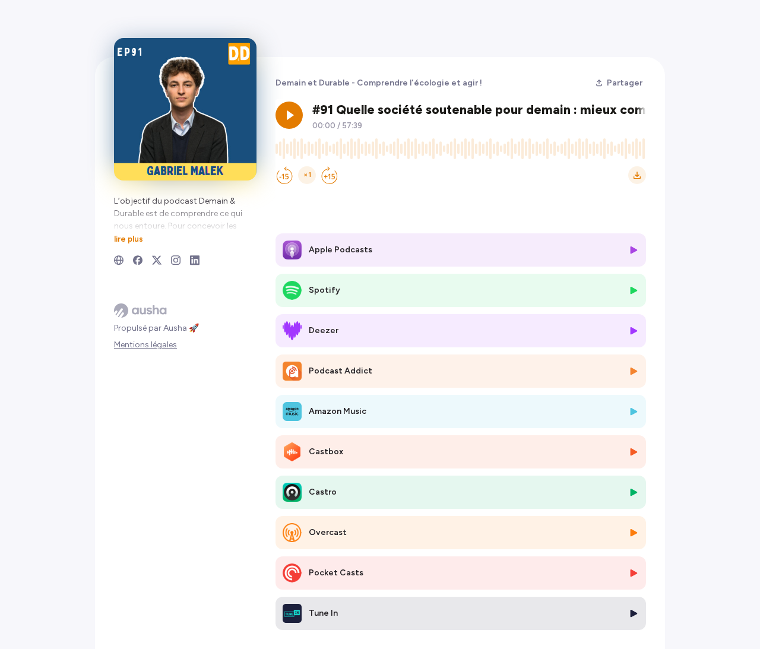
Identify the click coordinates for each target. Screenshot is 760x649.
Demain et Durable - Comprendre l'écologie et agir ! (379, 83)
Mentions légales (145, 345)
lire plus (128, 238)
